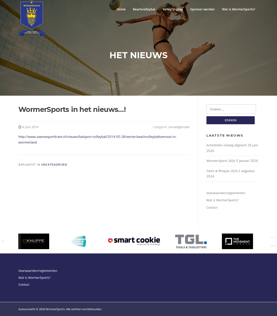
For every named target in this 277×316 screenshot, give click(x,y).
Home (121, 9)
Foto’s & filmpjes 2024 (222, 171)
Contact (211, 207)
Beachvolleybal (144, 9)
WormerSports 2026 (220, 161)
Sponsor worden (202, 9)
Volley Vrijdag (173, 9)
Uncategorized (178, 127)
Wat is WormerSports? (238, 9)
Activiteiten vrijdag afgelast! (226, 145)
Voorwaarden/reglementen (225, 193)
